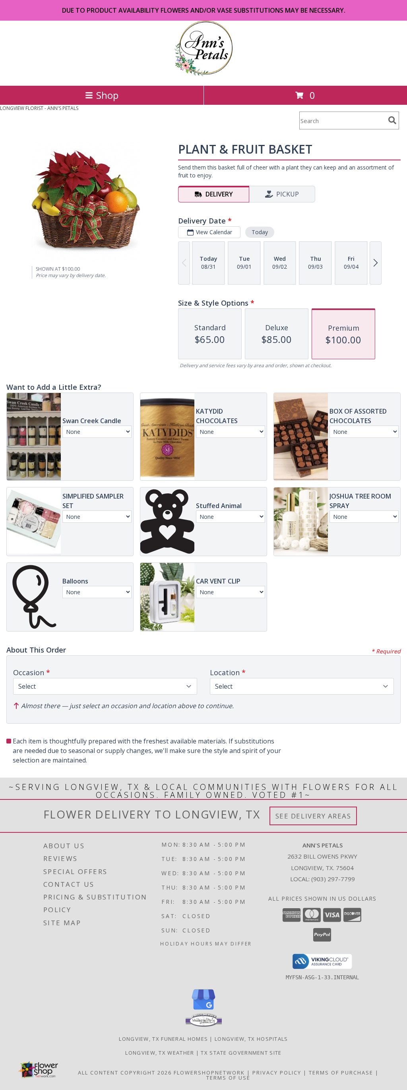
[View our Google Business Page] (203, 1010)
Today (260, 232)
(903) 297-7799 (333, 879)
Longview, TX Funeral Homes (163, 1038)
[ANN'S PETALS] (203, 74)
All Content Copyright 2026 (125, 1072)
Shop (107, 95)
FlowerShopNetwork (209, 1072)
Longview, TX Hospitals (251, 1038)
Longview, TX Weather (159, 1052)
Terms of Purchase (341, 1072)
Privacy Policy (276, 1072)
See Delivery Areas (313, 815)
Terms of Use (228, 1077)
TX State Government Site (241, 1052)
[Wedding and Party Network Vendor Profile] (204, 1024)
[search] (392, 120)
